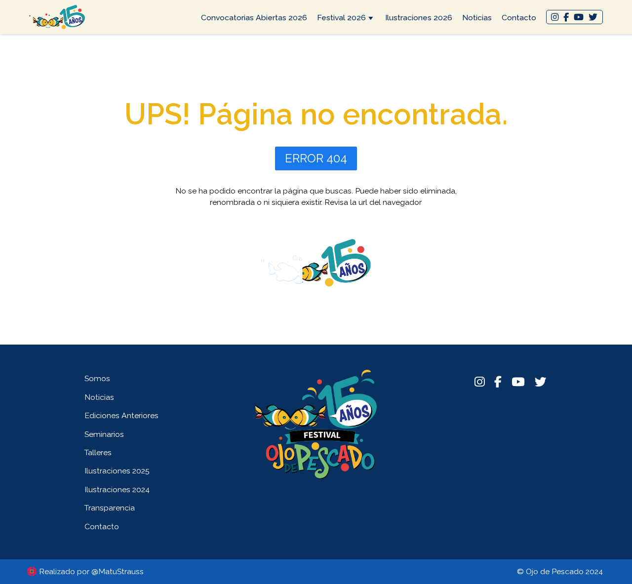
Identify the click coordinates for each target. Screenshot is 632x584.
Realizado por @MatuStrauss (91, 571)
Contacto (519, 17)
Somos (97, 378)
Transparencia (109, 507)
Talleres (98, 452)
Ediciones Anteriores (121, 415)
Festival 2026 (341, 17)
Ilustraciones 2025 (117, 470)
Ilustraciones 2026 (418, 17)
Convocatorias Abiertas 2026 (254, 17)
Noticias (477, 17)
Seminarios (104, 434)
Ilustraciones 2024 (117, 489)
